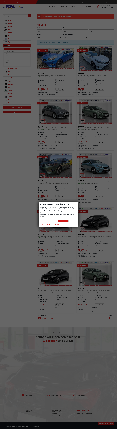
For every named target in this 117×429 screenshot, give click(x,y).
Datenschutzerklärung (46, 224)
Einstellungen (72, 220)
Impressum (56, 224)
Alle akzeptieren (63, 220)
